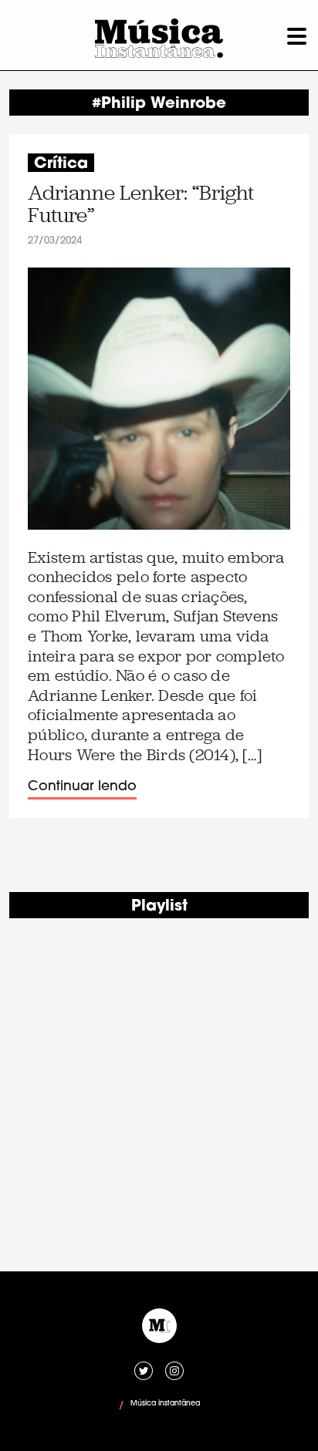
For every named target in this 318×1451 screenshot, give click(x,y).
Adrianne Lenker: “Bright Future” (141, 204)
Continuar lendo (82, 786)
